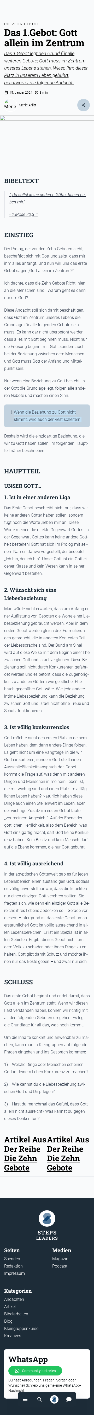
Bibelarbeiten (16, 1313)
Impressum (14, 1273)
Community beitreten (39, 1371)
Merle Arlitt (27, 105)
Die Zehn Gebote (22, 24)
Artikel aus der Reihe (68, 1144)
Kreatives (12, 1335)
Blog (8, 1321)
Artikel (10, 1306)
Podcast (59, 1266)
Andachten (14, 1299)
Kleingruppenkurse (21, 1328)
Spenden (12, 1258)
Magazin (60, 1258)
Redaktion (13, 1266)
